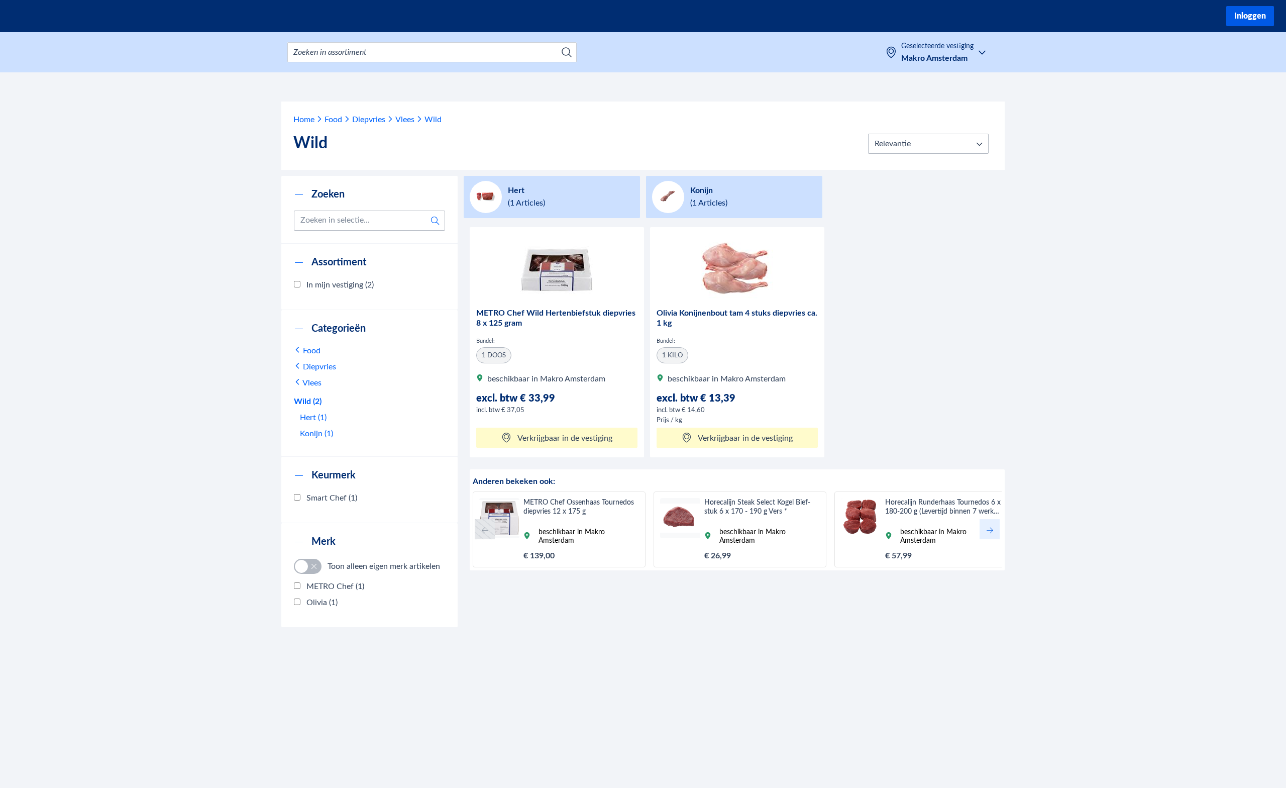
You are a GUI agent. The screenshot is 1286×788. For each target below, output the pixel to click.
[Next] (990, 529)
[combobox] (432, 52)
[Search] (567, 52)
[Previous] (485, 529)
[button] (928, 144)
